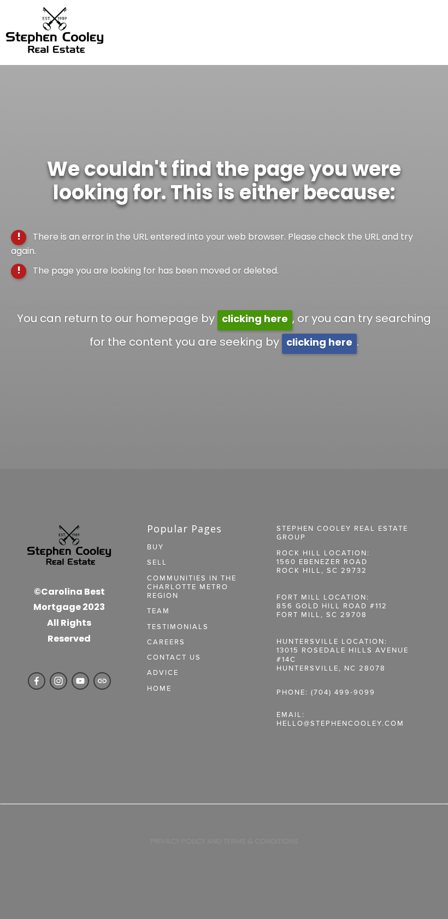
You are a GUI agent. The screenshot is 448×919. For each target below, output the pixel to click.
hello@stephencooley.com (340, 723)
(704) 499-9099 (343, 692)
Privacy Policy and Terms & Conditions (224, 841)
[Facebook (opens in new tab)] (36, 681)
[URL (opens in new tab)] (102, 681)
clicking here (255, 319)
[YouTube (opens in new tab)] (80, 681)
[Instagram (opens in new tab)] (58, 681)
